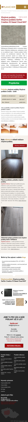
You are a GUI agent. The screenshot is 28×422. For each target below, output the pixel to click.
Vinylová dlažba (4, 385)
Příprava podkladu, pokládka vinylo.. (19, 358)
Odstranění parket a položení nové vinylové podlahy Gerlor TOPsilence (14, 238)
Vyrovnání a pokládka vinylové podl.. (20, 364)
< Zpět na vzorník (22, 17)
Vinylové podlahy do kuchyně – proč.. (7, 363)
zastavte (18, 335)
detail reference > (15, 249)
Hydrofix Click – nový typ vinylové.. (6, 373)
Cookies (25, 421)
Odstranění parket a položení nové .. (19, 361)
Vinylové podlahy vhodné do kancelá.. (6, 366)
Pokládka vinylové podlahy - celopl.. (19, 371)
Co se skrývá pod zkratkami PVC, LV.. (6, 359)
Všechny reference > (20, 145)
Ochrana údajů (21, 421)
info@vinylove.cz (14, 325)
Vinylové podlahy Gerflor (5, 387)
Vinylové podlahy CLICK (5, 383)
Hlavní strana (4, 10)
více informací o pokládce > (8, 120)
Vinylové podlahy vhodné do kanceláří (11, 267)
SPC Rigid (3, 389)
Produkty (10, 10)
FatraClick (3, 391)
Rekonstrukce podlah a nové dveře (19, 368)
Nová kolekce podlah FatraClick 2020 (11, 269)
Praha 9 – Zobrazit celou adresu (14, 337)
